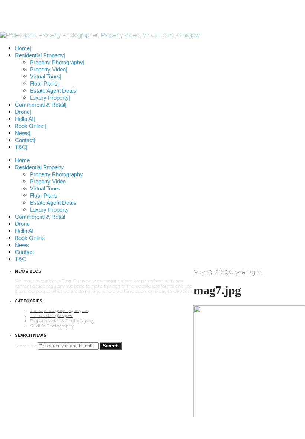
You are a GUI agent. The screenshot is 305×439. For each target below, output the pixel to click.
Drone (22, 224)
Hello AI (24, 231)
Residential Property (39, 167)
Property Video (48, 181)
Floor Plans (43, 195)
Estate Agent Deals (53, 202)
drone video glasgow (51, 315)
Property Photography (56, 174)
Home (22, 160)
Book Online (30, 238)
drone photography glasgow (59, 310)
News (22, 245)
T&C (20, 259)
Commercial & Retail (40, 217)
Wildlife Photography (52, 326)
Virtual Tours (45, 188)
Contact (24, 252)
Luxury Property (49, 209)
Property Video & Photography (61, 320)
